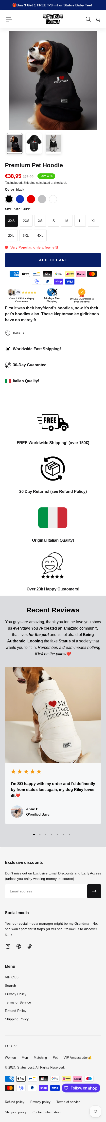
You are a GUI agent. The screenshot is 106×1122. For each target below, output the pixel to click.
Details (18, 333)
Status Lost (25, 1067)
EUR (8, 1046)
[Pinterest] (18, 946)
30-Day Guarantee (29, 365)
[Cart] (97, 19)
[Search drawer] (88, 19)
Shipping (29, 182)
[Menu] (9, 19)
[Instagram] (7, 946)
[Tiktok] (29, 946)
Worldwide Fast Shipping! (37, 349)
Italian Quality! (26, 381)
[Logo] (53, 19)
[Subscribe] (94, 891)
